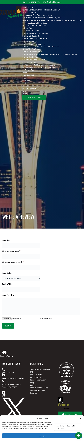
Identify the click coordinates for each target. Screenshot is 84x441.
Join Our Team (28, 86)
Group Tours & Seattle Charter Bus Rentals (40, 67)
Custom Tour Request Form (33, 59)
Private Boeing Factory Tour (33, 44)
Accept (42, 436)
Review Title (8, 284)
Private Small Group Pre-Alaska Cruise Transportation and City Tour (50, 54)
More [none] (24, 73)
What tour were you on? (13, 262)
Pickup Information (38, 380)
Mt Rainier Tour (28, 70)
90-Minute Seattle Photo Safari (34, 23)
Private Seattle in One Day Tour (35, 33)
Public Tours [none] (27, 7)
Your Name (7, 240)
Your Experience (10, 295)
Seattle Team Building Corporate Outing (38, 65)
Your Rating (8, 273)
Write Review (7, 356)
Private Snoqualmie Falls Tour (34, 38)
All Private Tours (29, 62)
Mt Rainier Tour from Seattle (34, 25)
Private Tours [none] (27, 28)
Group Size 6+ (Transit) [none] (31, 49)
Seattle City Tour (29, 12)
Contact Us (27, 80)
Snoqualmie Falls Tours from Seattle (37, 15)
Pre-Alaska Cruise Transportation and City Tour (41, 17)
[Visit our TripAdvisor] (4, 396)
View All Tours (28, 75)
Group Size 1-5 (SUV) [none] (30, 31)
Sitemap (33, 393)
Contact (33, 385)
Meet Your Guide (29, 88)
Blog (24, 78)
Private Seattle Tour (30, 41)
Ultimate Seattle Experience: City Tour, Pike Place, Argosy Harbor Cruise (51, 20)
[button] (81, 418)
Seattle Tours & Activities (40, 369)
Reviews (25, 83)
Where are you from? (11, 251)
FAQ (24, 91)
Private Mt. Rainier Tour (32, 36)
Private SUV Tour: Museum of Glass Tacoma (40, 46)
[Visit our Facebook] (3, 393)
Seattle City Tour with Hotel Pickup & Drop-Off (41, 10)
